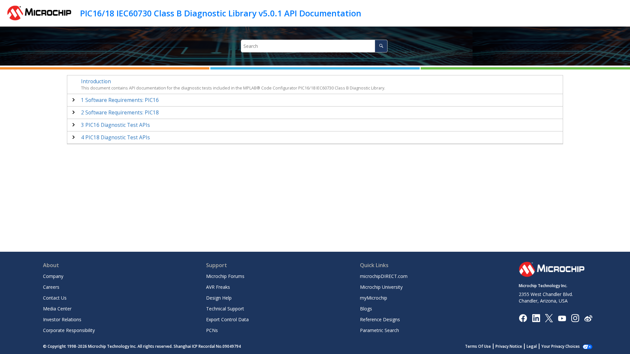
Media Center (57, 308)
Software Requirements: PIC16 (120, 100)
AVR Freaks (218, 287)
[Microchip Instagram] (575, 318)
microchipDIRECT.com (384, 276)
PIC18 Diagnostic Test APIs (115, 137)
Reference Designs (380, 319)
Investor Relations (62, 319)
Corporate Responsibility (69, 330)
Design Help (219, 298)
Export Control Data (227, 319)
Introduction (96, 81)
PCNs (212, 330)
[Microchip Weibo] (588, 318)
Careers (51, 287)
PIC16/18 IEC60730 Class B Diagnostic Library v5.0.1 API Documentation (220, 13)
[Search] (381, 46)
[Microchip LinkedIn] (536, 318)
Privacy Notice (508, 346)
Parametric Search (379, 330)
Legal (532, 346)
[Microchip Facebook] (523, 318)
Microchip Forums (225, 276)
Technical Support (225, 308)
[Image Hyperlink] (562, 318)
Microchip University (381, 287)
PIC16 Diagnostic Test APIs (115, 125)
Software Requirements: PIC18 (120, 112)
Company (53, 276)
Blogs (366, 308)
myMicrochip (373, 298)
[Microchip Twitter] (549, 318)
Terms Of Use (478, 346)
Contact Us (55, 298)
